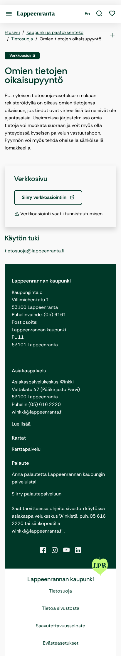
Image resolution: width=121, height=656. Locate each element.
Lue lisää (21, 424)
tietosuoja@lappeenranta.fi (34, 251)
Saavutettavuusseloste (60, 626)
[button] (99, 13)
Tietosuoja (22, 39)
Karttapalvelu (26, 449)
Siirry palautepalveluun (36, 494)
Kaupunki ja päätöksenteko (54, 32)
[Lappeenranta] (36, 13)
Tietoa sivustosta (60, 608)
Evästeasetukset (60, 643)
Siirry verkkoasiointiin (45, 197)
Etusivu (12, 32)
